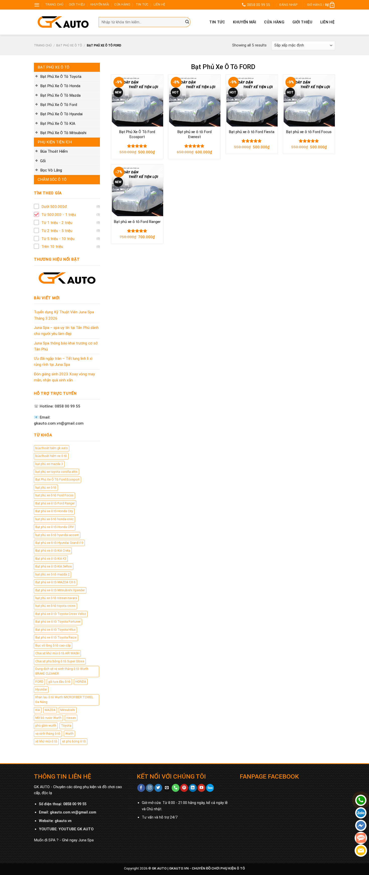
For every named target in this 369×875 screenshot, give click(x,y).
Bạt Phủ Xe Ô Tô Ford (58, 104)
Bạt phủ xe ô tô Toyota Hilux (55, 629)
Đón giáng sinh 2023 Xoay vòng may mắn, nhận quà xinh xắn (64, 377)
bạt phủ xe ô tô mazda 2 (52, 574)
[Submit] (187, 22)
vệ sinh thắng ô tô (47, 733)
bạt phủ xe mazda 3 (49, 464)
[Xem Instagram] (150, 788)
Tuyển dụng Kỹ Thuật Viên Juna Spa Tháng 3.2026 (64, 315)
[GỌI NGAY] (175, 788)
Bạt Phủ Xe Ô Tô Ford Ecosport (57, 479)
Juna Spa (86, 840)
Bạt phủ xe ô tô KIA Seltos (53, 566)
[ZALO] (360, 813)
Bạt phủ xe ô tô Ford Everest (194, 134)
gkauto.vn (63, 821)
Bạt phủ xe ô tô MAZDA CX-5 (55, 582)
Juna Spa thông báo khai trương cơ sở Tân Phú (66, 346)
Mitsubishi (67, 710)
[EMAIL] (360, 850)
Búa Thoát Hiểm (54, 151)
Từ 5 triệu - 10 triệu (58, 239)
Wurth (69, 733)
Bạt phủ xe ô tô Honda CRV (54, 527)
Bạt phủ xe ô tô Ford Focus (309, 132)
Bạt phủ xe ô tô (69, 45)
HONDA (80, 681)
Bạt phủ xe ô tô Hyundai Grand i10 (59, 543)
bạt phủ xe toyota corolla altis (56, 472)
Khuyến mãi (99, 4)
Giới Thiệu (302, 22)
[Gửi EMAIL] (167, 788)
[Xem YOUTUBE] (201, 788)
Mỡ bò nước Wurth (48, 718)
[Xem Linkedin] (193, 788)
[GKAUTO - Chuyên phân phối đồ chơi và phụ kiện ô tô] (62, 22)
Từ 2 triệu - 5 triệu (56, 230)
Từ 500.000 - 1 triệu (58, 214)
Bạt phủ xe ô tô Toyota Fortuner (58, 621)
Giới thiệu (77, 4)
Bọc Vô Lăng (51, 170)
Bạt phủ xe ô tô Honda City (54, 511)
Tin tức (142, 4)
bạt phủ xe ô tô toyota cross (55, 606)
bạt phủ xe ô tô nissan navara (56, 598)
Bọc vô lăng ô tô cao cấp (53, 645)
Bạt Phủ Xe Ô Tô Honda (60, 86)
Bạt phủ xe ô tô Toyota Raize (56, 637)
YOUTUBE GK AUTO (76, 829)
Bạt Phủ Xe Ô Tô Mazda (60, 95)
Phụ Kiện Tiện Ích (55, 142)
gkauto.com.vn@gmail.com (73, 812)
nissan (71, 718)
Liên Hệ (327, 22)
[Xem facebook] (141, 788)
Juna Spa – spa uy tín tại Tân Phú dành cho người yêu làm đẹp (66, 330)
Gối (43, 161)
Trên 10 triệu (52, 246)
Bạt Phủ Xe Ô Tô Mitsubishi (63, 133)
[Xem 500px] (210, 788)
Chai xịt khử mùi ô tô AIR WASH (57, 653)
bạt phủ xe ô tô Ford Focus (54, 495)
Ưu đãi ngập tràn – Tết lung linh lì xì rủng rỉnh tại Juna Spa (63, 361)
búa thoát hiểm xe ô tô (51, 456)
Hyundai (41, 689)
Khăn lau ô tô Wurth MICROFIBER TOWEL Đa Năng (64, 699)
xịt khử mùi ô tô (46, 741)
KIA (37, 710)
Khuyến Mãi (244, 22)
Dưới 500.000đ (54, 206)
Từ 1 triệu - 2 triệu (56, 222)
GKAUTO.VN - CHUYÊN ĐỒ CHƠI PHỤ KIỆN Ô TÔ (207, 868)
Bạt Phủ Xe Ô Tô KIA (57, 123)
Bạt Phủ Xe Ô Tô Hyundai (61, 114)
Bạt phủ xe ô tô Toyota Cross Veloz (60, 614)
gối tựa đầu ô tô (59, 681)
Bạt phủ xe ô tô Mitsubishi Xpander (60, 590)
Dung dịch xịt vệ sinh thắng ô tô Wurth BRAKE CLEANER (61, 671)
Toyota (66, 725)
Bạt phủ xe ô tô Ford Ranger (55, 503)
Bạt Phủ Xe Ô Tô (53, 67)
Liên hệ (159, 4)
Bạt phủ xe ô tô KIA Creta (52, 550)
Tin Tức (217, 22)
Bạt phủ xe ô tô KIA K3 (50, 558)
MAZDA (50, 710)
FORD (39, 681)
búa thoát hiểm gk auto (51, 448)
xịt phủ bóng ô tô (74, 741)
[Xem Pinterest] (184, 788)
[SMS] (360, 838)
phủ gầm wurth (45, 725)
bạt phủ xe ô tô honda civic (54, 519)
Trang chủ (54, 4)
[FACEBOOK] (360, 825)
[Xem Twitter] (158, 788)
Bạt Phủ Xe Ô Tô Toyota (60, 76)
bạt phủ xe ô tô (45, 487)
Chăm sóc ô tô (52, 179)
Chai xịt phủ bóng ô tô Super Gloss (59, 661)
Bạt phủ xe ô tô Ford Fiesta (251, 132)
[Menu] (37, 5)
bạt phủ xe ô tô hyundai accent (57, 535)
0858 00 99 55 (74, 804)
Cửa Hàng (122, 4)
